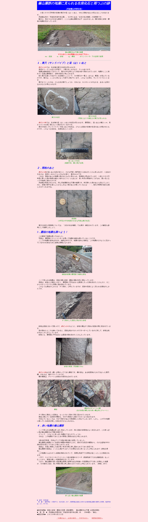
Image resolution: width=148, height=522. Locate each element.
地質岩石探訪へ (97, 518)
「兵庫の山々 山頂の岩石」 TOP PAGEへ (72, 518)
